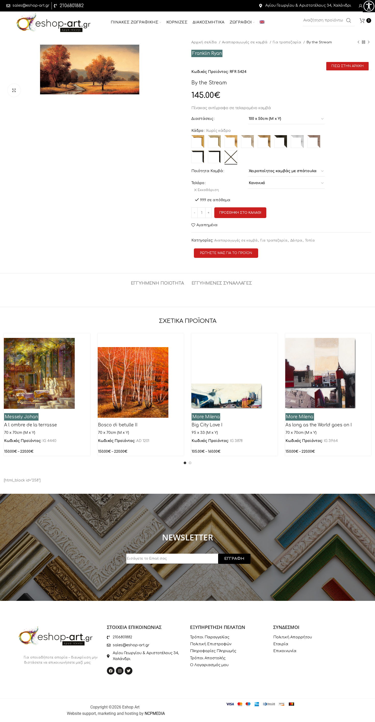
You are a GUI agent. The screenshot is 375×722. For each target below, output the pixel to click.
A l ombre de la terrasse (30, 425)
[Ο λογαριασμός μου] (360, 6)
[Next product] (368, 42)
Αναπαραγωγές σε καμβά (245, 42)
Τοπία (310, 240)
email (131, 552)
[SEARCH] (349, 20)
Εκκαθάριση (208, 190)
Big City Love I (207, 425)
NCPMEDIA (155, 713)
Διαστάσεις (202, 119)
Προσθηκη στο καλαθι (240, 212)
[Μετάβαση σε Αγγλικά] (262, 22)
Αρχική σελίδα (204, 42)
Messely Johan (21, 416)
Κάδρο (197, 131)
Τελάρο (197, 183)
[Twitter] (128, 671)
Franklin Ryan (207, 53)
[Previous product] (358, 42)
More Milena (206, 416)
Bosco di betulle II (118, 425)
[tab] (157, 281)
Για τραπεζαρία (287, 42)
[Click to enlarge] (14, 90)
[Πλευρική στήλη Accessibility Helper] (369, 6)
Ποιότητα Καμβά (207, 171)
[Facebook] (111, 671)
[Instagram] (119, 671)
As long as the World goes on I (318, 425)
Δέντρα (296, 240)
